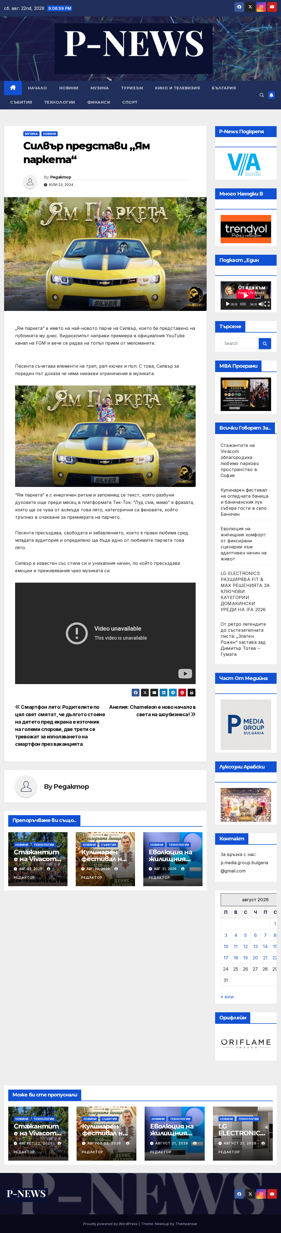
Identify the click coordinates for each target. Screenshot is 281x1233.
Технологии (59, 102)
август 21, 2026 (172, 1143)
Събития (21, 102)
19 (245, 957)
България (224, 88)
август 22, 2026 (36, 1143)
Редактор (60, 177)
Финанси (98, 102)
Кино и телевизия (177, 88)
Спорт (130, 102)
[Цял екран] (267, 304)
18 (236, 957)
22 (275, 957)
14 (265, 946)
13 (255, 946)
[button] (262, 95)
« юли (227, 996)
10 (226, 946)
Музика (100, 88)
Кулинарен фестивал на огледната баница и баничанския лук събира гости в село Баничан (244, 502)
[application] (246, 295)
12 (245, 946)
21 (265, 957)
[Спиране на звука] (261, 304)
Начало (37, 88)
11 (236, 946)
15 (275, 946)
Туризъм (132, 88)
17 (226, 957)
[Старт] (228, 304)
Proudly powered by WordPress (111, 1223)
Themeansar (186, 1223)
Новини (68, 88)
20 (255, 957)
